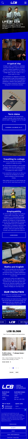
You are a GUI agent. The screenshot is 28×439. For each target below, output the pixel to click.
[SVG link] (14, 3)
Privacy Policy (16, 437)
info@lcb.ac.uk (8, 406)
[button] (25, 410)
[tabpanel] (14, 350)
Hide (17, 372)
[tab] (10, 368)
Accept (13, 427)
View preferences (13, 434)
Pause (11, 372)
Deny (13, 431)
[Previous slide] (4, 353)
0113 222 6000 (8, 408)
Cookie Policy (10, 437)
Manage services (13, 424)
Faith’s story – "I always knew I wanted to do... (13, 354)
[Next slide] (24, 353)
